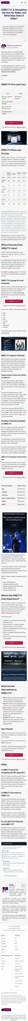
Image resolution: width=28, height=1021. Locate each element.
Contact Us (18, 963)
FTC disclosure (12, 1002)
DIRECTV (3, 733)
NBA (16, 943)
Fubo (21, 394)
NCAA (16, 949)
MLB (16, 946)
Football (3, 938)
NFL (16, 938)
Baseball (3, 943)
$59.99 (9, 177)
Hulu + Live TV (7, 707)
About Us (17, 958)
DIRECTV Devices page (7, 613)
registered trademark (14, 1018)
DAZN (2, 966)
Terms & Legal (18, 980)
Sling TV (3, 961)
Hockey (3, 941)
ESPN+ (5, 723)
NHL (16, 941)
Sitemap (17, 986)
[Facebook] (23, 886)
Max (3, 489)
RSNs (2, 742)
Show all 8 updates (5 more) (10, 875)
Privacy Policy (18, 973)
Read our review (20, 127)
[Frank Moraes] (5, 890)
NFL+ (2, 969)
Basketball (4, 946)
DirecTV (3, 963)
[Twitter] (25, 886)
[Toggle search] (22, 2)
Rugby (3, 949)
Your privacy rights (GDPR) (19, 977)
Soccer (3, 952)
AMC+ (4, 504)
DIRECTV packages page (10, 272)
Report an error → (21, 930)
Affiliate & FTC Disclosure (18, 970)
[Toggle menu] (25, 2)
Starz (3, 498)
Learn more (13, 34)
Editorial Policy (18, 966)
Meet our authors (19, 961)
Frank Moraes (17, 45)
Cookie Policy (18, 983)
